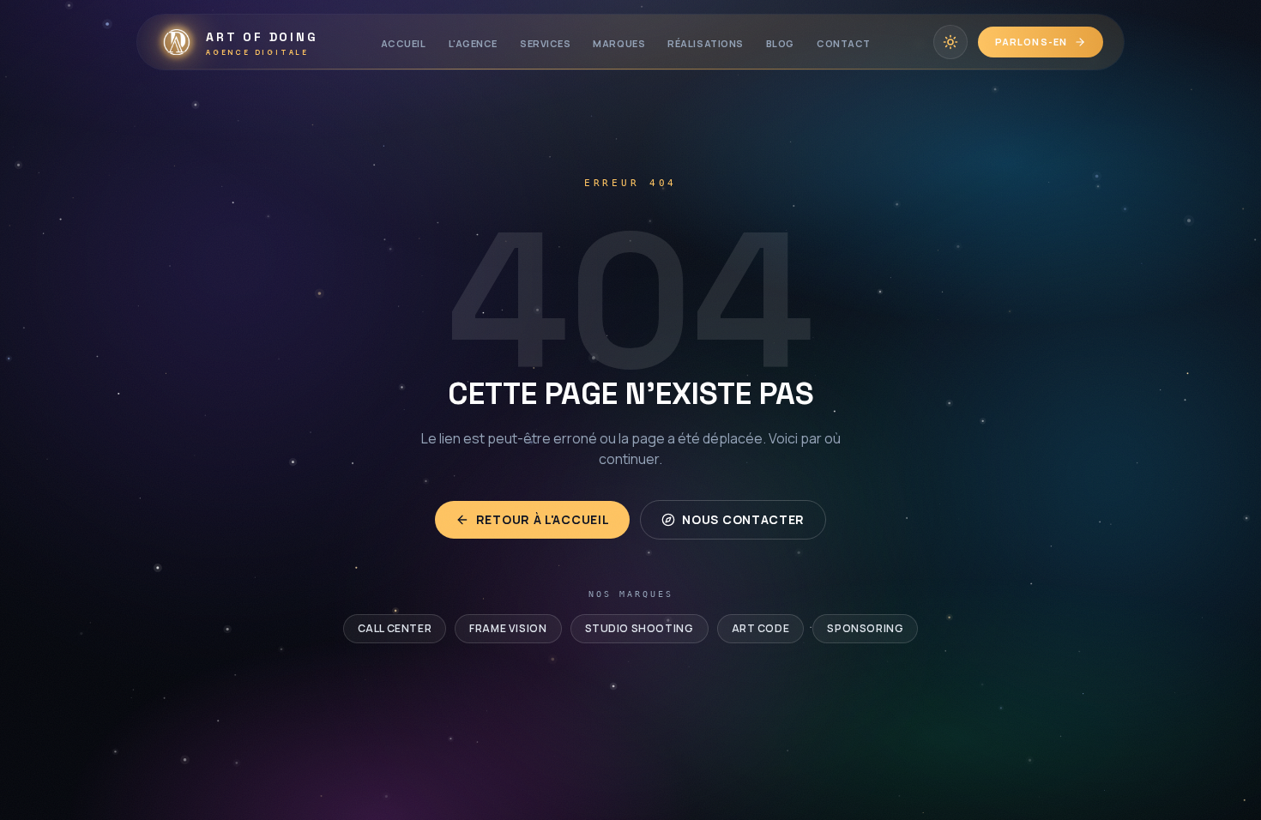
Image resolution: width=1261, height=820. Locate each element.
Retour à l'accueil (543, 519)
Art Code (761, 628)
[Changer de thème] (950, 42)
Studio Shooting (639, 628)
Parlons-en (1031, 41)
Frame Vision (507, 628)
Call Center (395, 628)
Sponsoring (865, 628)
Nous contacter (743, 519)
